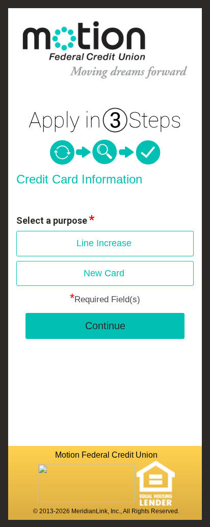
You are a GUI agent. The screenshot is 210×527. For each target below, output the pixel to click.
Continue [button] (105, 325)
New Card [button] (104, 273)
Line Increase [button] (104, 243)
